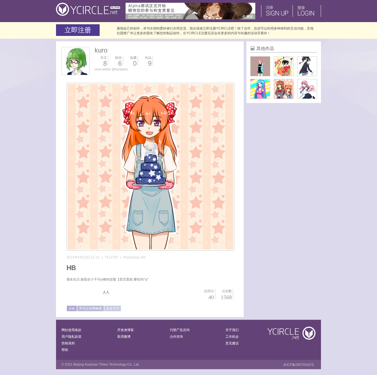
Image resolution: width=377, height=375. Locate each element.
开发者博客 (125, 330)
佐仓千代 (112, 308)
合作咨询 (176, 337)
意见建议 (232, 343)
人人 (106, 292)
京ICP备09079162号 (298, 365)
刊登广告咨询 (180, 330)
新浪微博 (124, 337)
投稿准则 (68, 343)
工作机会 (232, 337)
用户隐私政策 (71, 337)
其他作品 (265, 48)
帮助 (65, 350)
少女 (71, 308)
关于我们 (232, 330)
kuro (101, 50)
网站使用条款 (71, 330)
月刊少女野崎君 (90, 308)
